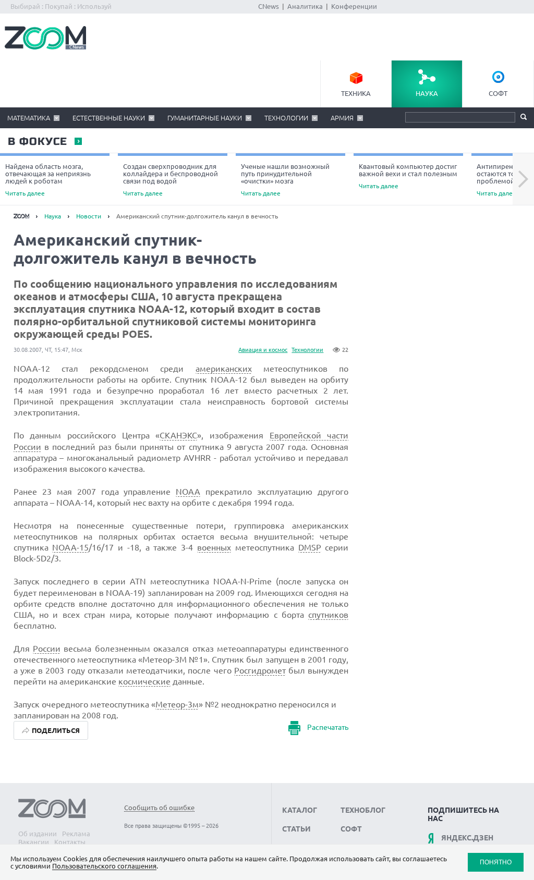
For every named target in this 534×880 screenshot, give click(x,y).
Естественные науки (108, 117)
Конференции (354, 6)
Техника (356, 93)
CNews (268, 6)
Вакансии (33, 842)
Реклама (76, 833)
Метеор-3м (177, 704)
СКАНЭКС (178, 435)
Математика (28, 117)
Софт (498, 93)
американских (224, 368)
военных (214, 547)
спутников (328, 614)
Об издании (37, 833)
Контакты (70, 842)
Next (523, 179)
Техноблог (363, 810)
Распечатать (327, 728)
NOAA (188, 491)
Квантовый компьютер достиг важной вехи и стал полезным (408, 176)
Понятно (496, 862)
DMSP (309, 547)
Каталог (299, 810)
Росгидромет (260, 670)
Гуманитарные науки (204, 117)
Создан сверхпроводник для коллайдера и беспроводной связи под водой (170, 180)
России (46, 648)
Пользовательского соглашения (104, 866)
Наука (427, 93)
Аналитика (305, 6)
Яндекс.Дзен (467, 838)
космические (144, 681)
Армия (342, 117)
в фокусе (37, 142)
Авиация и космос (262, 350)
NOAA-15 (70, 547)
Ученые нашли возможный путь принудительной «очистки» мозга (285, 180)
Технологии (286, 117)
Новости (88, 216)
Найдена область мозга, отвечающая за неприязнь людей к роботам (48, 180)
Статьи (296, 829)
